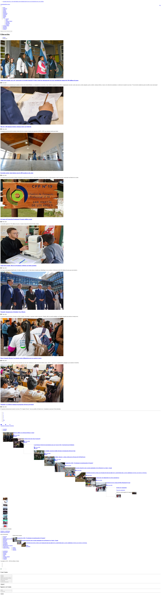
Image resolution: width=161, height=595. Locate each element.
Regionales (5, 552)
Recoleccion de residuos (8, 545)
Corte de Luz (5, 546)
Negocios (5, 536)
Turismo (4, 553)
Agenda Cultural (9, 21)
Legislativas (5, 551)
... (3, 414)
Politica (14, 547)
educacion (5, 27)
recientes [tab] (4, 430)
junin (4, 17)
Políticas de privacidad (5, 532)
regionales (5, 14)
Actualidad (28, 546)
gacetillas (5, 26)
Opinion (4, 554)
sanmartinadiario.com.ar (5, 4)
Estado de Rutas (6, 547)
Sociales (14, 548)
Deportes (14, 549)
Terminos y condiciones (5, 531)
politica (4, 9)
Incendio (4, 541)
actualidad (5, 8)
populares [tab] (5, 429)
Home (4, 37)
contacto (4, 29)
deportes (4, 12)
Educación (8, 23)
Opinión (7, 18)
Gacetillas (7, 22)
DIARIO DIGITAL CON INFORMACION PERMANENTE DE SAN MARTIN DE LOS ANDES (23, 1)
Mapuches (5, 539)
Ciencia (4, 537)
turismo (4, 15)
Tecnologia (5, 543)
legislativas (5, 13)
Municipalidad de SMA (7, 538)
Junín (7, 20)
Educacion (5, 542)
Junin (4, 555)
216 (4, 420)
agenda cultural (6, 25)
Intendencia (5, 544)
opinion (4, 16)
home (4, 7)
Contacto (7, 24)
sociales (4, 10)
